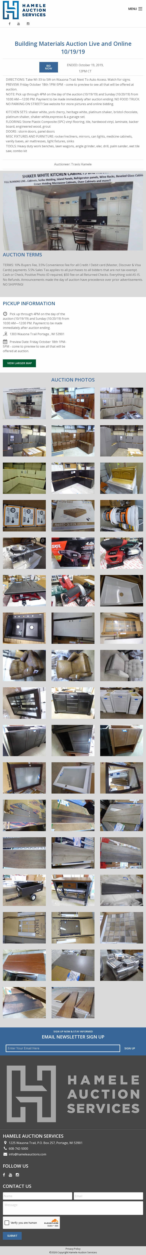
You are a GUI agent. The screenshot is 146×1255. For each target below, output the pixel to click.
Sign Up (129, 1048)
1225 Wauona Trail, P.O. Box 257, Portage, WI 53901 (46, 1143)
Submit (12, 1235)
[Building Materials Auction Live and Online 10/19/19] (24, 406)
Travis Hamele (81, 164)
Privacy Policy (73, 1248)
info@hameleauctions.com (27, 1154)
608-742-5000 (18, 1148)
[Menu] (140, 8)
